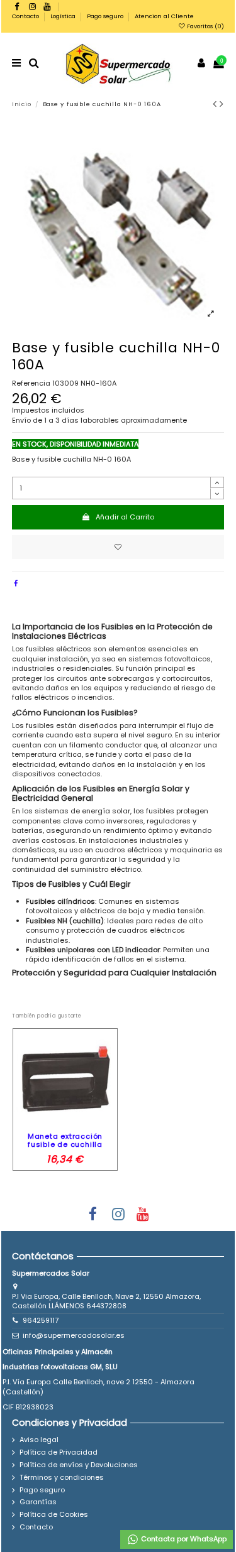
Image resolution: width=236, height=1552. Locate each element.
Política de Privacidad (59, 1452)
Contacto (26, 16)
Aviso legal (39, 1440)
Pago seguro (106, 16)
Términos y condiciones (62, 1477)
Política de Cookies (54, 1514)
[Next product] (222, 104)
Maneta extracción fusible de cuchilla (65, 1140)
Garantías (38, 1502)
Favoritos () (204, 26)
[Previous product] (216, 104)
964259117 (41, 1320)
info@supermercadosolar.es (74, 1335)
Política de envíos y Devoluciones (79, 1465)
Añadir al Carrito (125, 517)
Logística (63, 16)
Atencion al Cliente (164, 16)
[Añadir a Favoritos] (118, 547)
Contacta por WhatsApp (183, 1539)
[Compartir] (16, 583)
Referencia (31, 383)
